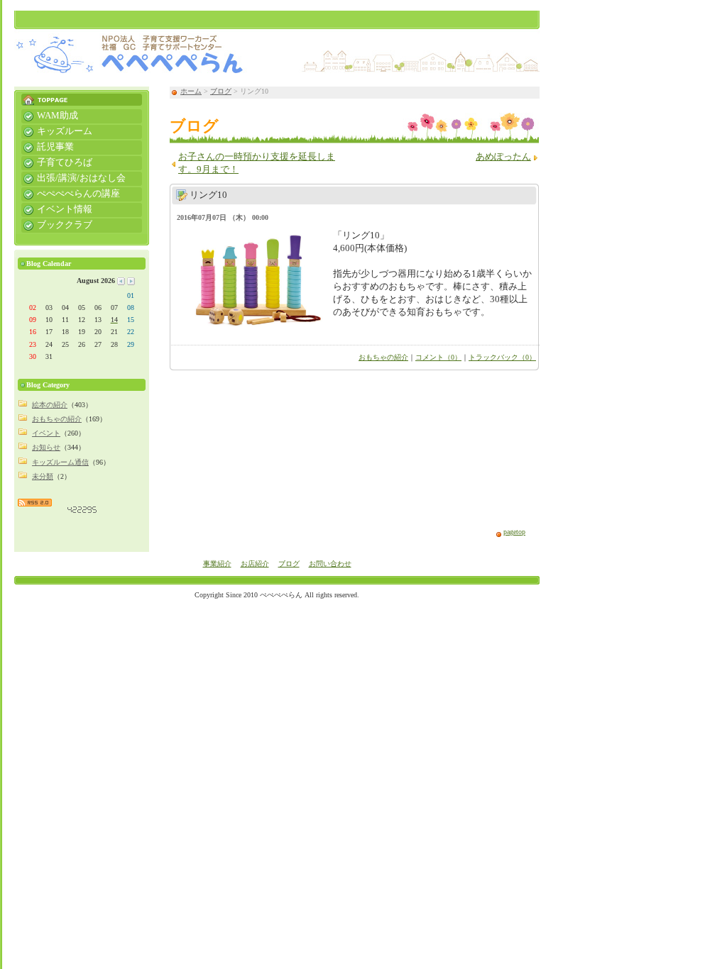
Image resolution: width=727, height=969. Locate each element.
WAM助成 (49, 115)
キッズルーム (56, 130)
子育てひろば (56, 161)
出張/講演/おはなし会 (73, 177)
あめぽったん (503, 157)
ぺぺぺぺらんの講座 (70, 193)
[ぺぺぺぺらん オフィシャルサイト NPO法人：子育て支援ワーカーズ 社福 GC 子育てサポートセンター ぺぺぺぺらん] (277, 45)
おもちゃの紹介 (383, 357)
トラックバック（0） (502, 357)
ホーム (191, 91)
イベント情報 (56, 208)
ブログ (220, 91)
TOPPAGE (81, 96)
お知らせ (46, 447)
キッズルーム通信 (60, 462)
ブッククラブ (56, 224)
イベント (46, 433)
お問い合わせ (330, 563)
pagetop (514, 532)
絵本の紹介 (49, 405)
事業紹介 (217, 563)
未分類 (42, 476)
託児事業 (47, 146)
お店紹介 (255, 563)
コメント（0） (438, 357)
